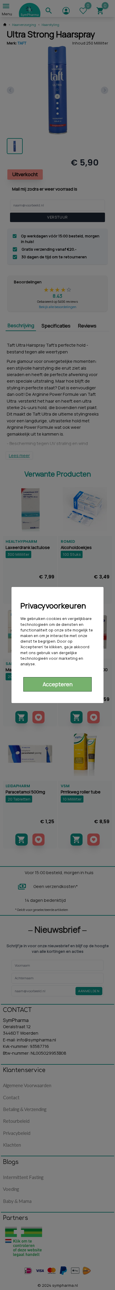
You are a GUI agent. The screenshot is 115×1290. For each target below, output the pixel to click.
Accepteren (58, 684)
